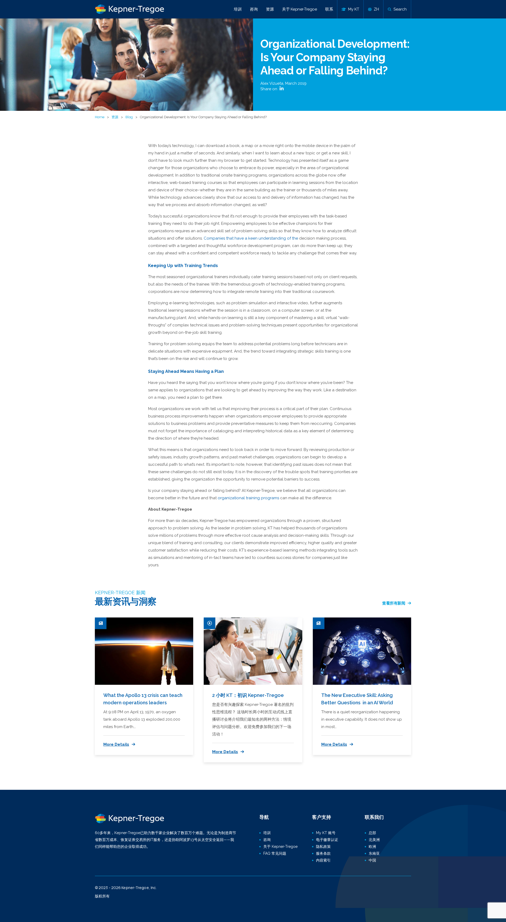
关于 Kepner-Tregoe (299, 9)
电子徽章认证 (327, 840)
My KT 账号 (325, 833)
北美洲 (374, 840)
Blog (129, 117)
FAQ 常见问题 (274, 853)
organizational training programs (248, 498)
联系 (329, 9)
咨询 (253, 9)
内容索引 (323, 860)
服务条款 (323, 853)
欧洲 (372, 846)
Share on (269, 89)
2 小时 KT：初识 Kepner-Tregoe (248, 695)
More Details (116, 744)
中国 (372, 860)
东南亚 (374, 853)
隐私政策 (323, 846)
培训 (237, 9)
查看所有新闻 (393, 603)
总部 (372, 833)
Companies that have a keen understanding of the (251, 238)
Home (99, 117)
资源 (270, 9)
